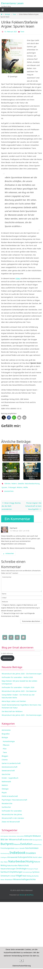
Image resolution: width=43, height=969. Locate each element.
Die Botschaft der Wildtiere (12, 709)
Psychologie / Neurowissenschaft (14, 798)
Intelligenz (4, 855)
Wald (24, 874)
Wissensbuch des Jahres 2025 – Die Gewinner (19, 689)
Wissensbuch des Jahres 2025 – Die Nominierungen (22, 713)
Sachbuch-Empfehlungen (11, 870)
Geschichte (6, 772)
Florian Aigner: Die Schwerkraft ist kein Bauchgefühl (33, 504)
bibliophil (28, 834)
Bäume (17, 842)
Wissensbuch (9, 877)
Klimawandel (12, 855)
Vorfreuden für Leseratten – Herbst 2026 (17, 675)
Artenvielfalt (20, 834)
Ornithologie (21, 866)
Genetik (22, 846)
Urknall (13, 874)
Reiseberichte (7, 801)
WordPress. (30, 893)
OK (21, 961)
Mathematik (6, 779)
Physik (4, 790)
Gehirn (17, 846)
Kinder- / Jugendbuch (10, 776)
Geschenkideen (32, 846)
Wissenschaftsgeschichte (24, 877)
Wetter (2, 877)
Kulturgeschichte (25, 855)
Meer (2, 860)
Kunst (35, 855)
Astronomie (6, 728)
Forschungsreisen (8, 846)
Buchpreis (7, 842)
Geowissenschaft (8, 768)
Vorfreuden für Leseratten (12, 809)
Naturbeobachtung (32, 483)
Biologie (7, 14)
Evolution (26, 842)
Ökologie (5, 787)
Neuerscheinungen (8, 866)
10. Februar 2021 (10, 31)
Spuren (4, 486)
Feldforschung (37, 842)
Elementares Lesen (12, 3)
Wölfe (25, 486)
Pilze (4, 747)
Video (18, 278)
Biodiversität (27, 838)
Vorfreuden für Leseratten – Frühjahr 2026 (18, 685)
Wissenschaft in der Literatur (13, 816)
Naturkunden (12, 863)
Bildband (37, 833)
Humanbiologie (9, 739)
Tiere (14, 14)
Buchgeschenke (37, 838)
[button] (4, 417)
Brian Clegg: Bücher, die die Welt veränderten (11, 504)
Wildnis (19, 486)
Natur (6, 860)
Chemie (5, 758)
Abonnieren (7, 656)
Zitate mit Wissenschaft (11, 820)
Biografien (6, 732)
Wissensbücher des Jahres (12, 812)
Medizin (5, 783)
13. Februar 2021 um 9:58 (19, 529)
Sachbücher (6, 805)
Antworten (10, 551)
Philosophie (30, 867)
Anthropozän (4, 834)
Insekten (31, 850)
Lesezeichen (9, 489)
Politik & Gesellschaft (10, 794)
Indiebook (18, 850)
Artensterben (12, 834)
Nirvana (22, 893)
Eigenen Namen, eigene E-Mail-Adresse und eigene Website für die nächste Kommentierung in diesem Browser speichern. (20, 606)
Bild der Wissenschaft (11, 837)
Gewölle (21, 483)
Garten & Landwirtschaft (11, 761)
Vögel (19, 873)
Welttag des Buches (33, 874)
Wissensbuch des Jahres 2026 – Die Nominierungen (22, 671)
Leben (40, 855)
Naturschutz (23, 863)
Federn (14, 483)
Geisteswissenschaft (9, 765)
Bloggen (5, 754)
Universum (5, 873)
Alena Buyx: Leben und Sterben (14, 699)
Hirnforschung (5, 851)
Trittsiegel (12, 486)
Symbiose (35, 870)
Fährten (8, 483)
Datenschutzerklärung (21, 965)
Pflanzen (6, 743)
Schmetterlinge (27, 870)
